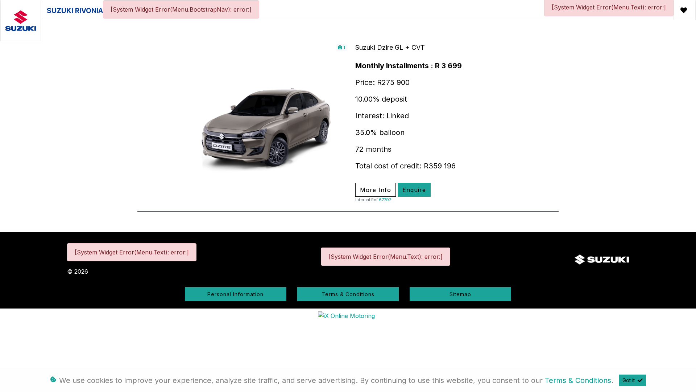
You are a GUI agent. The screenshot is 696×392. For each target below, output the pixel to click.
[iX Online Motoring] (348, 315)
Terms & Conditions (348, 294)
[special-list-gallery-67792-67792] (269, 122)
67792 (385, 199)
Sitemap (460, 294)
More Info (375, 189)
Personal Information (235, 294)
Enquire (414, 189)
